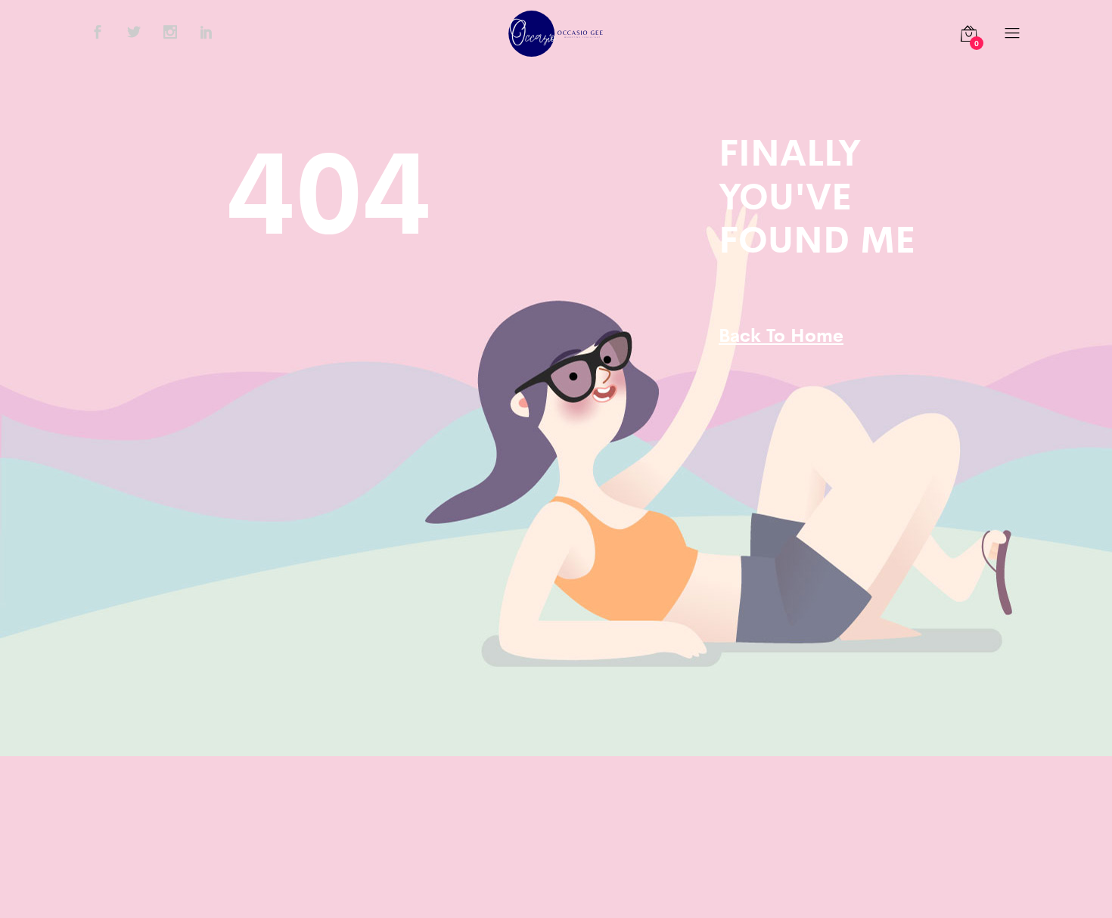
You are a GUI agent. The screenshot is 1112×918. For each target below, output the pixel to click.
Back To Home (781, 334)
